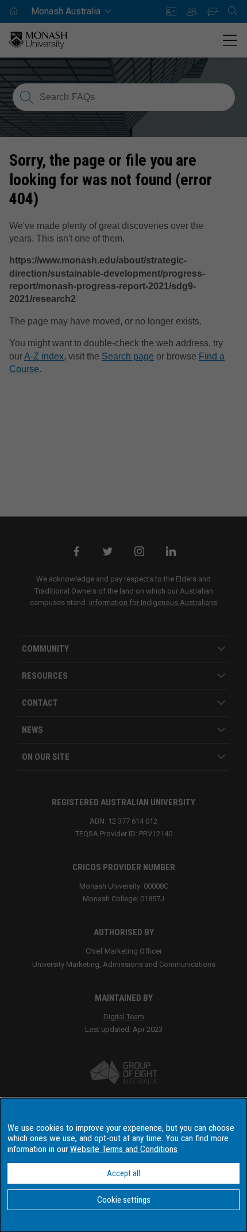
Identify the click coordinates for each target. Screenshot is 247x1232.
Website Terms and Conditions (123, 1149)
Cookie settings (123, 1200)
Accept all (123, 1173)
